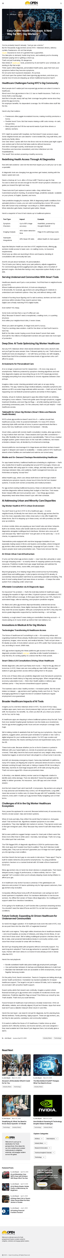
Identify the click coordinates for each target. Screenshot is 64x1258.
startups (26, 653)
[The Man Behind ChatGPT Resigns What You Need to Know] (47, 1065)
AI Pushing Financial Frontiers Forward (17, 1211)
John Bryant (15, 1172)
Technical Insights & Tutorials (44, 1152)
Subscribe (42, 1184)
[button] (3, 3)
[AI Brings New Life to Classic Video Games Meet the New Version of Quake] (5, 1199)
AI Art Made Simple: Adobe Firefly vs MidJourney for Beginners (19, 1188)
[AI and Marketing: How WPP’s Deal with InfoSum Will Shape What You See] (5, 1175)
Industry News (47, 1038)
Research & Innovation (42, 1148)
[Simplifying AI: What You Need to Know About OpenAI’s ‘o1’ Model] (16, 1105)
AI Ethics (38, 1138)
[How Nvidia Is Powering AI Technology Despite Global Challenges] (47, 1105)
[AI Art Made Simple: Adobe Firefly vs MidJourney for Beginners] (5, 1187)
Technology (57, 1038)
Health (4, 53)
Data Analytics (52, 1138)
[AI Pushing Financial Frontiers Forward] (5, 1211)
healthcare (16, 63)
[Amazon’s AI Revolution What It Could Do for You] (16, 1065)
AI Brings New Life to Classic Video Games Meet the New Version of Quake (20, 1200)
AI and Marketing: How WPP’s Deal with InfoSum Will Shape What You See (19, 1176)
